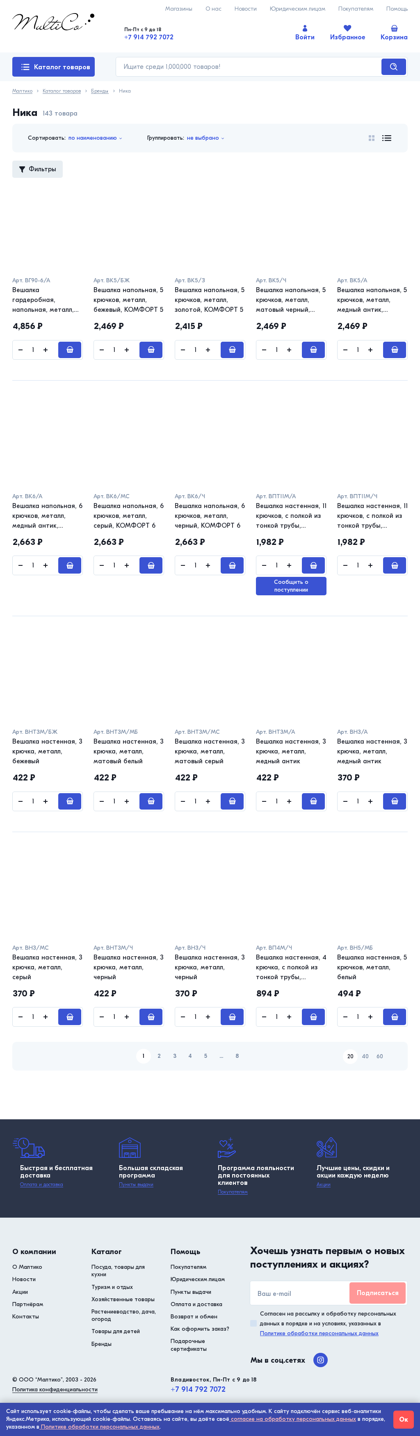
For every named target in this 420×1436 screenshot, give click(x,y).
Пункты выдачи (136, 1184)
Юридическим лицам (297, 8)
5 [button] (205, 1056)
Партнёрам (27, 1304)
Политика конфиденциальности (55, 1389)
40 (365, 1056)
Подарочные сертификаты (189, 1345)
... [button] (221, 1056)
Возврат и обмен (194, 1316)
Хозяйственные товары (123, 1299)
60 (380, 1056)
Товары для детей (115, 1331)
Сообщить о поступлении (291, 585)
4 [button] (190, 1056)
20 (350, 1056)
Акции (324, 1184)
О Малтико (27, 1267)
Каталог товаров (62, 67)
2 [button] (159, 1056)
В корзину (69, 350)
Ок (403, 1419)
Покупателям (355, 8)
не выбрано (203, 137)
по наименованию (92, 137)
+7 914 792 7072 (148, 37)
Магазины (178, 8)
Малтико (22, 91)
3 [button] (174, 1056)
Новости (246, 8)
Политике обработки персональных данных (319, 1333)
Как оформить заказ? (200, 1328)
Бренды (99, 91)
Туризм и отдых (112, 1287)
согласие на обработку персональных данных (292, 1419)
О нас (213, 8)
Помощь (397, 8)
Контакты (25, 1316)
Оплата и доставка (41, 1184)
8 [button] (237, 1056)
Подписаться (378, 1293)
